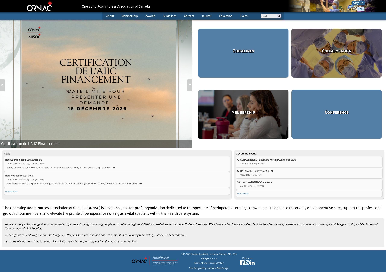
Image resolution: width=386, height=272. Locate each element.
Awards (150, 16)
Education (225, 16)
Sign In (358, 3)
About (110, 16)
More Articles (11, 191)
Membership (130, 16)
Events (244, 16)
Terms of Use (200, 263)
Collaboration (336, 51)
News (7, 153)
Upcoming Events (246, 153)
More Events (243, 193)
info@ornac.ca (209, 258)
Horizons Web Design (218, 268)
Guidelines (169, 16)
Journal (206, 16)
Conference (336, 112)
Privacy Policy (216, 263)
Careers (189, 16)
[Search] (279, 16)
